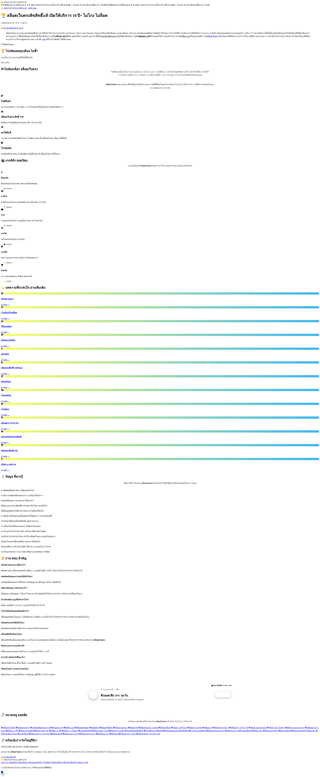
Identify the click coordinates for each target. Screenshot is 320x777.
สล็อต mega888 (26, 731)
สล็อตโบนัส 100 (41, 731)
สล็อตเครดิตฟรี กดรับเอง (73, 762)
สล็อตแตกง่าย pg (88, 734)
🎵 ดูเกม (19, 28)
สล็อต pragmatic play (295, 728)
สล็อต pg (208, 728)
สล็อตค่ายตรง (23, 728)
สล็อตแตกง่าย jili (71, 734)
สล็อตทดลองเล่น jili (215, 731)
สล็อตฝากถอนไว (221, 728)
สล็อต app (70, 728)
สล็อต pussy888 (195, 728)
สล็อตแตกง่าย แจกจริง (40, 734)
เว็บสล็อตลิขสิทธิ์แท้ (134, 731)
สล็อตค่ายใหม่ (9, 728)
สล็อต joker (257, 731)
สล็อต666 (95, 728)
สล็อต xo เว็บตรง (71, 731)
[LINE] (2, 772)
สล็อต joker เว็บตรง (276, 728)
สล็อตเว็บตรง (213, 36)
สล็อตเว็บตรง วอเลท (149, 728)
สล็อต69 (114, 734)
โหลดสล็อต (246, 731)
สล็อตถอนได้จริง (35, 762)
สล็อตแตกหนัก (271, 731)
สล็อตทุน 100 (57, 728)
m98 (44, 39)
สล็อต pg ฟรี (12, 731)
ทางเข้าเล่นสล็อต (197, 731)
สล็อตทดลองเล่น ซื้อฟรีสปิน (176, 731)
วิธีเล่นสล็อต (165, 728)
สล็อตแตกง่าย (232, 731)
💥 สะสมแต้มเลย (8, 28)
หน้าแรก (4, 762)
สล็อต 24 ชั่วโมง (180, 728)
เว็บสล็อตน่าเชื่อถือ (154, 731)
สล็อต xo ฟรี (56, 731)
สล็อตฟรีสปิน (106, 728)
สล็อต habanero (121, 728)
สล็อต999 (13, 762)
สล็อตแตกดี (57, 734)
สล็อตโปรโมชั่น (117, 731)
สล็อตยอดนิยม (82, 728)
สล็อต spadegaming (258, 728)
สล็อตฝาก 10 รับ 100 (239, 728)
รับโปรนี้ (224, 695)
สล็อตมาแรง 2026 (128, 734)
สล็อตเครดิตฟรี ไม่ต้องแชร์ (303, 731)
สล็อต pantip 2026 (100, 731)
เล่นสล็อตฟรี (85, 731)
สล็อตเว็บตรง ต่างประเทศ (149, 734)
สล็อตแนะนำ (103, 734)
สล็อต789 (134, 728)
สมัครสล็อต (285, 731)
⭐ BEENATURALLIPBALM (13, 8)
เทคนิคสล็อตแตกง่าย (41, 728)
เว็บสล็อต (47, 762)
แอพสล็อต (23, 734)
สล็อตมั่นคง (23, 762)
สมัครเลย (32, 8)
